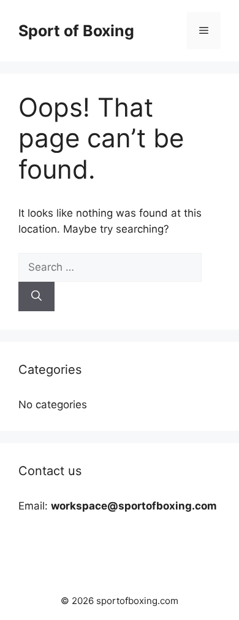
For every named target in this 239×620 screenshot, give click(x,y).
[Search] (36, 296)
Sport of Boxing (76, 30)
